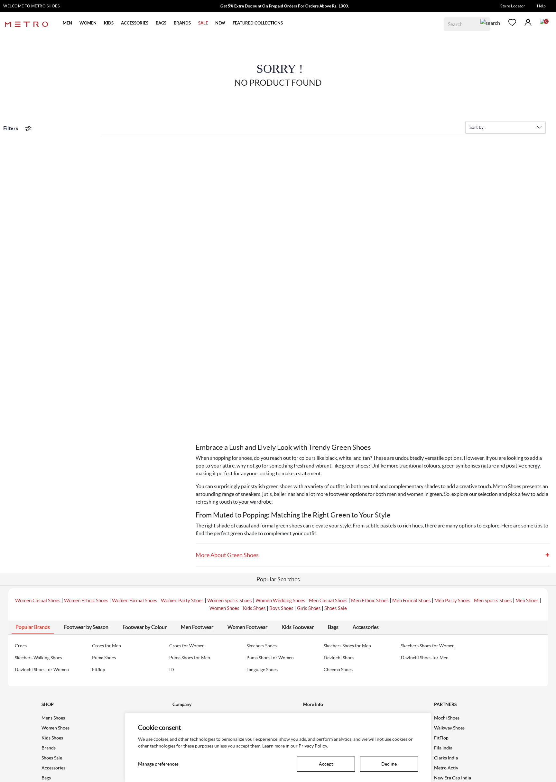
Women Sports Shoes (229, 600)
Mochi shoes (446, 717)
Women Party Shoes (182, 600)
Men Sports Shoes (493, 600)
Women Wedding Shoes (280, 600)
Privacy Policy (313, 745)
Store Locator (512, 6)
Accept (326, 764)
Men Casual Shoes (328, 600)
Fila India (443, 747)
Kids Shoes (254, 608)
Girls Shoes (309, 608)
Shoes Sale (335, 608)
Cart (542, 21)
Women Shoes (224, 608)
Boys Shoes (281, 608)
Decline (389, 764)
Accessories (53, 767)
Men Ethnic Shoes (370, 600)
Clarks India (446, 757)
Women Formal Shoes (134, 600)
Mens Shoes (53, 717)
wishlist (512, 22)
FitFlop (441, 737)
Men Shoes (527, 600)
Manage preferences (158, 764)
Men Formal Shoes (411, 600)
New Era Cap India (452, 777)
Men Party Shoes (452, 600)
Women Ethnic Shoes (86, 600)
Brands (49, 747)
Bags (46, 777)
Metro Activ (446, 767)
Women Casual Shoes (37, 600)
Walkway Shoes (449, 727)
